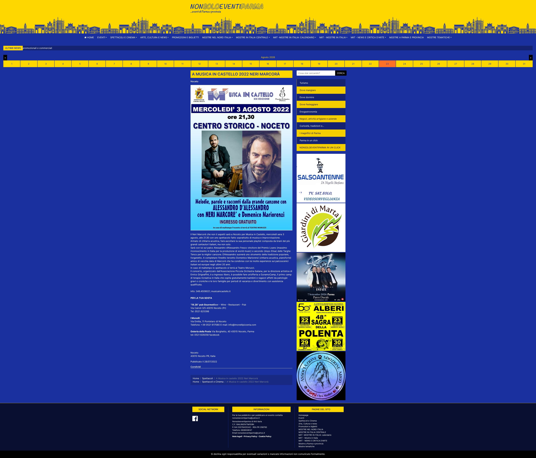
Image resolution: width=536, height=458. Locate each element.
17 (285, 63)
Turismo (304, 82)
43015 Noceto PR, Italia (203, 356)
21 (353, 63)
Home (90, 37)
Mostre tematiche (306, 446)
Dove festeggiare (309, 104)
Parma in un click (309, 140)
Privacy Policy (250, 436)
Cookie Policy (265, 436)
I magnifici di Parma (310, 133)
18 (302, 63)
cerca (341, 73)
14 (234, 63)
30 (507, 63)
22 (370, 63)
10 (165, 63)
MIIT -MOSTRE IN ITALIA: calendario (315, 435)
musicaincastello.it (221, 291)
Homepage (303, 415)
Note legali (237, 436)
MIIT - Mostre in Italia (308, 438)
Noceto (194, 81)
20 (336, 63)
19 (319, 63)
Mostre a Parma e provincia (406, 37)
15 (251, 63)
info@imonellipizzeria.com (242, 324)
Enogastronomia (308, 111)
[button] (102, 37)
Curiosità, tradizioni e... (312, 125)
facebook (214, 334)
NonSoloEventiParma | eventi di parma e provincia (228, 8)
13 (217, 63)
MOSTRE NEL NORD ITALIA (311, 429)
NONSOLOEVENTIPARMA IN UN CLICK (320, 147)
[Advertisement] (307, 11)
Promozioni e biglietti (185, 37)
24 (404, 63)
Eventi (301, 418)
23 (387, 63)
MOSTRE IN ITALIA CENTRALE (312, 432)
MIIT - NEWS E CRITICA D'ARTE (313, 441)
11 (182, 63)
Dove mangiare (308, 90)
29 (489, 63)
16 (268, 63)
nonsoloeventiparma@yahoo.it (246, 418)
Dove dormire (307, 97)
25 (421, 63)
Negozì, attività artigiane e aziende (318, 118)
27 (455, 63)
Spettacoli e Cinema (308, 421)
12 (199, 63)
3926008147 (246, 430)
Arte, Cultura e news (308, 424)
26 (438, 63)
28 (472, 63)
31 (524, 63)
